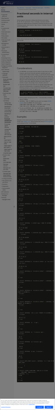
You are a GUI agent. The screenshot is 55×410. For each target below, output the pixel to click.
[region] (27, 404)
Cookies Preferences (5, 407)
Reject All (49, 407)
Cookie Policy (32, 404)
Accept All (39, 407)
